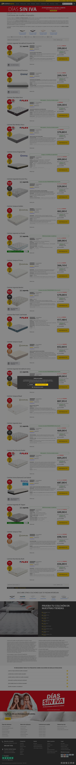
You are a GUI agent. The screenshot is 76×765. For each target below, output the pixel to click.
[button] (38, 387)
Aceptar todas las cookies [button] (42, 384)
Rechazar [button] (31, 384)
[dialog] (38, 382)
